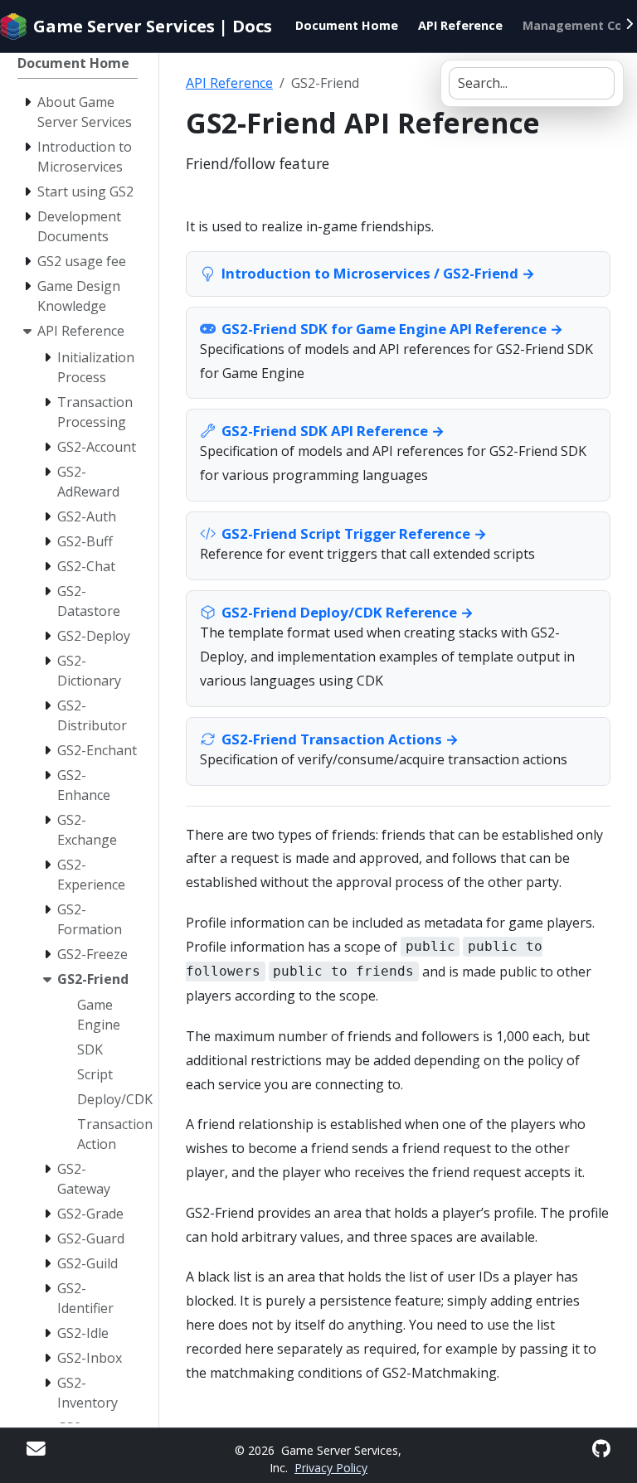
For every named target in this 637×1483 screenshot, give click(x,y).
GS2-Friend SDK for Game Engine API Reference (384, 328)
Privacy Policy (330, 1468)
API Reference (229, 83)
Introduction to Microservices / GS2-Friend (369, 273)
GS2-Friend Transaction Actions (331, 739)
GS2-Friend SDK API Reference (324, 430)
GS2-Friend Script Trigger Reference (345, 533)
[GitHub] (601, 1448)
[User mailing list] (36, 1448)
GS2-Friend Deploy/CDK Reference (339, 612)
